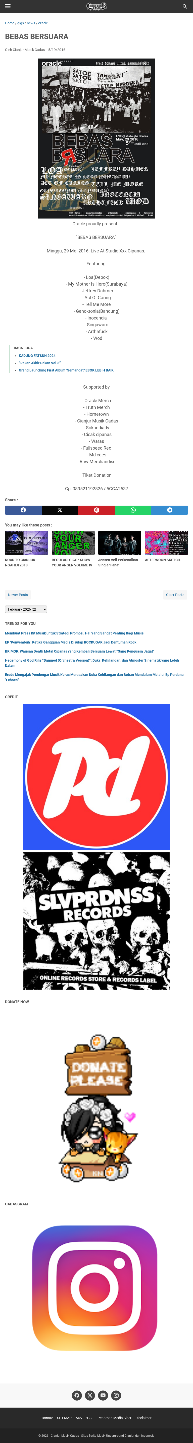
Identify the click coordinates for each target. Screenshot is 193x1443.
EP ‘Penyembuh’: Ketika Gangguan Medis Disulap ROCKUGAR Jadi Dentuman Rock (70, 642)
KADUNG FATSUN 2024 (37, 356)
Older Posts (175, 595)
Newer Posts (18, 595)
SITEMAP (64, 1418)
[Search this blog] (185, 7)
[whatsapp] (133, 510)
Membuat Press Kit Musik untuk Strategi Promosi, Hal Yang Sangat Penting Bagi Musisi (74, 633)
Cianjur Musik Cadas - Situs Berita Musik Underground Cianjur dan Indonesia (103, 1435)
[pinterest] (96, 510)
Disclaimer (143, 1418)
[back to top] (183, 1432)
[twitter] (60, 510)
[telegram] (169, 510)
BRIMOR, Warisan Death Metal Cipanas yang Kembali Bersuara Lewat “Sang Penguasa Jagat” (80, 651)
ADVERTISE (84, 1418)
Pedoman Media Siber (114, 1418)
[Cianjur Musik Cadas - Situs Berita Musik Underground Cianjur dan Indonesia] (96, 6)
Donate (47, 1418)
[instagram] (116, 1396)
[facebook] (23, 510)
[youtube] (103, 1396)
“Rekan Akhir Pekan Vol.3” (40, 363)
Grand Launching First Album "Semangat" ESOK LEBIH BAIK (66, 370)
